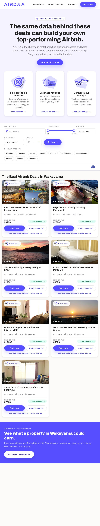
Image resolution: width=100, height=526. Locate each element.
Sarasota (20, 159)
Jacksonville (81, 153)
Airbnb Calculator (56, 4)
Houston (21, 153)
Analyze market (36, 228)
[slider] (48, 130)
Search (53, 142)
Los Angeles (66, 153)
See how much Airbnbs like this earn (25, 233)
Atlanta (9, 159)
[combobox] (8, 131)
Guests (29, 137)
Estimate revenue (19, 454)
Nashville (33, 159)
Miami (53, 153)
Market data (38, 4)
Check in (80, 127)
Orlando (9, 153)
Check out (9, 137)
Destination (10, 127)
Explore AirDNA (50, 62)
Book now (14, 228)
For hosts (72, 4)
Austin (42, 153)
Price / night (54, 127)
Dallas (32, 153)
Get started (88, 4)
